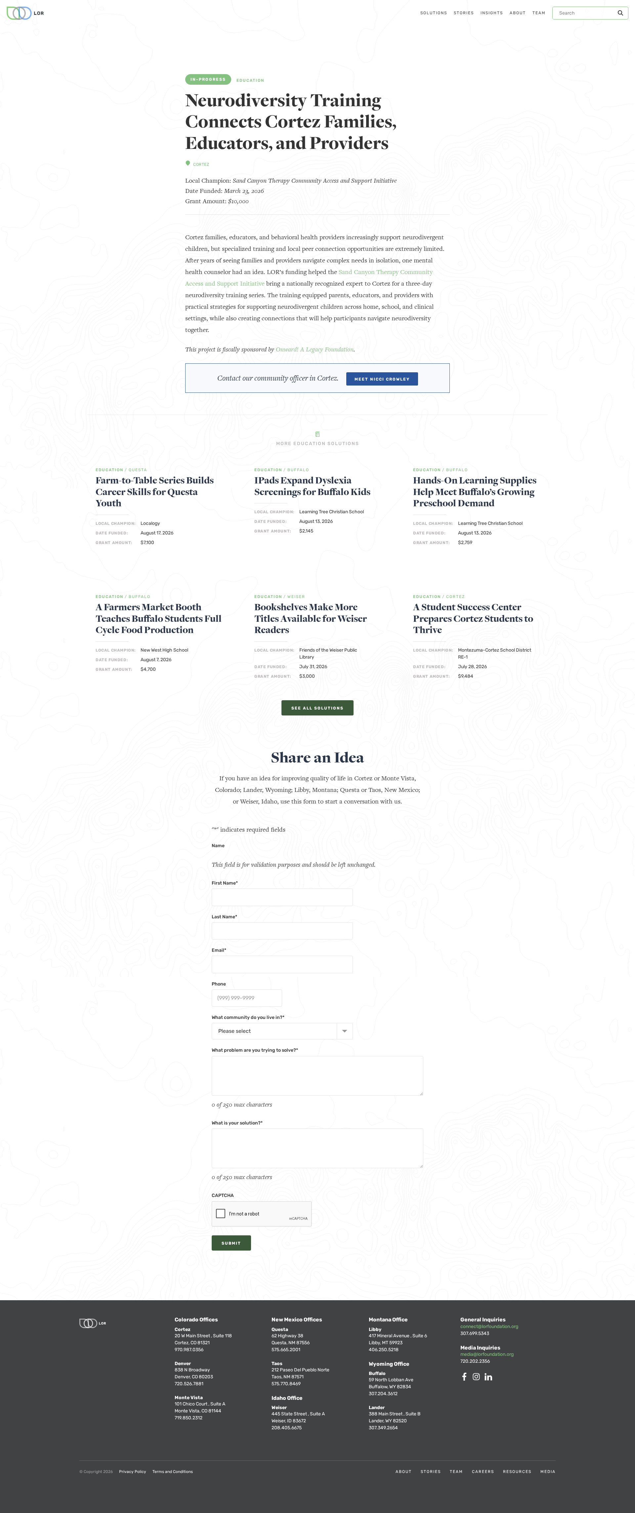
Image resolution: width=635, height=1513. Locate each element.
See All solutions (317, 708)
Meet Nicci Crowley (382, 379)
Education (250, 80)
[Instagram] (477, 1379)
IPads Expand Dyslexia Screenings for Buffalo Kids (312, 486)
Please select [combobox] (234, 1031)
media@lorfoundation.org (487, 1354)
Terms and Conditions (172, 1471)
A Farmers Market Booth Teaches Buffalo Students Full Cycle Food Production (159, 619)
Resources (517, 1471)
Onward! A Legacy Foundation (315, 349)
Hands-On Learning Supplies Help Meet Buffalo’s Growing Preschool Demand (474, 492)
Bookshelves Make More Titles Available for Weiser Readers (310, 619)
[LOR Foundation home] (25, 13)
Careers (483, 1471)
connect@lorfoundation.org (489, 1326)
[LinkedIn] (489, 1379)
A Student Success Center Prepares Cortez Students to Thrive (473, 619)
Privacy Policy (132, 1471)
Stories (431, 1471)
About (404, 1471)
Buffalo (298, 470)
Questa (138, 470)
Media (548, 1471)
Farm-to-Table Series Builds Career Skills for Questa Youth (155, 492)
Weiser (296, 597)
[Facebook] (465, 1379)
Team (456, 1471)
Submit (231, 1243)
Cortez (201, 164)
